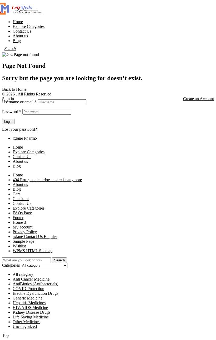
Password (11, 111)
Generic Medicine (27, 298)
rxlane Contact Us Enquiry (35, 236)
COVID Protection (28, 288)
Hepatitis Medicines (29, 303)
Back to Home (14, 89)
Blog (17, 166)
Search (59, 260)
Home (18, 147)
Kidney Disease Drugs (31, 312)
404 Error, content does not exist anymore (47, 179)
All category (23, 274)
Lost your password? (19, 129)
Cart (16, 194)
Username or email (19, 102)
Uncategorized (25, 326)
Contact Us (22, 156)
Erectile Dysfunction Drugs (35, 293)
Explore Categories (29, 152)
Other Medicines (26, 321)
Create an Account (198, 99)
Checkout (21, 198)
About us (20, 161)
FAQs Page (22, 213)
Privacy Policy (25, 232)
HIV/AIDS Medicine (30, 307)
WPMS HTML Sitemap (32, 250)
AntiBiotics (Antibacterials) (35, 284)
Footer (18, 217)
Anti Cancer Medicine (31, 279)
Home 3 (19, 222)
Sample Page (23, 241)
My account (22, 227)
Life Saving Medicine (31, 317)
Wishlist (19, 246)
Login (8, 122)
